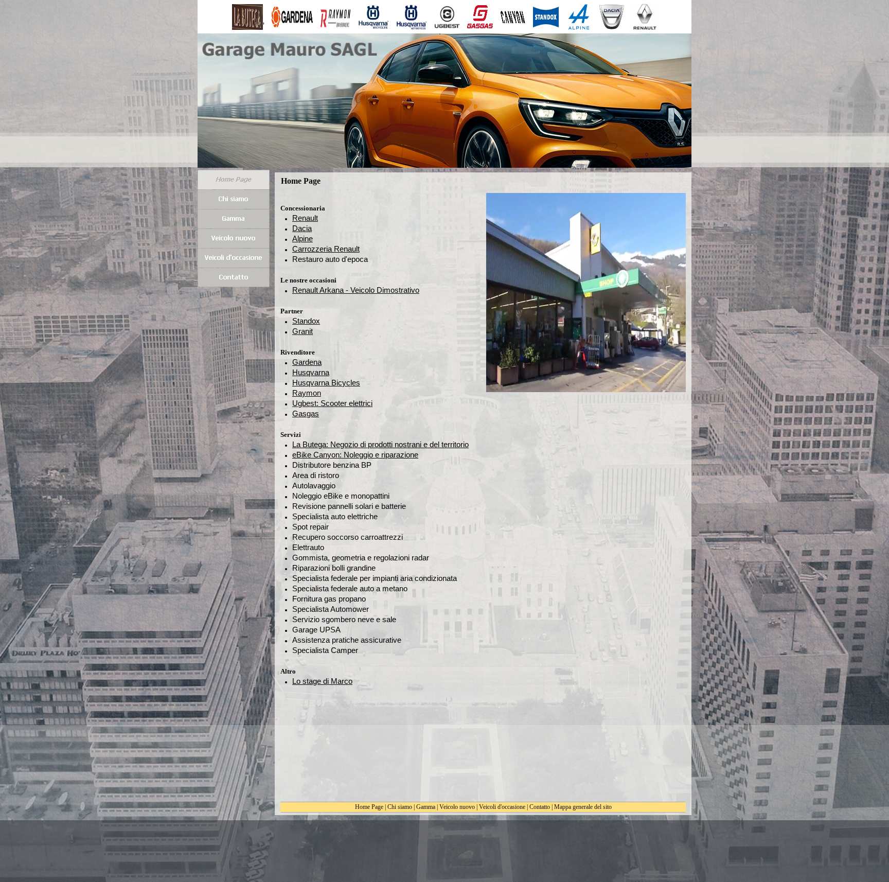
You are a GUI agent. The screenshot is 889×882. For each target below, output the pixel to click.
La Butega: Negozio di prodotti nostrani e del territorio (380, 444)
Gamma (425, 806)
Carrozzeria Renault (326, 248)
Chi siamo (399, 806)
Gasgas (305, 413)
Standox (306, 320)
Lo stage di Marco (322, 681)
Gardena (307, 362)
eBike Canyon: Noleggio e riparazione (355, 454)
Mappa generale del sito (583, 806)
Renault (305, 218)
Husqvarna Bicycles (326, 382)
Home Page (369, 806)
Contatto (539, 806)
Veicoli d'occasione (502, 806)
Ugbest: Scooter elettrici (332, 403)
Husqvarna (310, 372)
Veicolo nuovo (457, 806)
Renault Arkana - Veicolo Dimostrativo (355, 290)
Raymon (306, 393)
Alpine (302, 238)
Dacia (302, 228)
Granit (302, 331)
